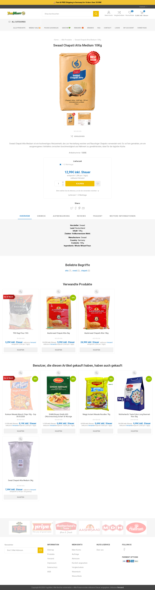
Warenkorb (76, 572)
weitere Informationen (123, 216)
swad (74, 270)
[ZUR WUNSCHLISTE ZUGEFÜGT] (98, 183)
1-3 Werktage (68, 164)
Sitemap (50, 550)
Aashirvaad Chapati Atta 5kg (58, 333)
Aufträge (75, 554)
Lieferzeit (77, 161)
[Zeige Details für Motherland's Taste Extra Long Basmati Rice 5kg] (134, 393)
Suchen (96, 14)
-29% (73, 298)
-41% (149, 379)
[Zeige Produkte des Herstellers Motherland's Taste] (66, 528)
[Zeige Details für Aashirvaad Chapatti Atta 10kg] (96, 312)
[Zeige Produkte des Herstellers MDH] (112, 528)
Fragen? (97, 216)
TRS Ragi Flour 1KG (20, 333)
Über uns (100, 550)
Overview (25, 216)
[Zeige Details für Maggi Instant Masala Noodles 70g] (96, 393)
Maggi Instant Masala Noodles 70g (96, 414)
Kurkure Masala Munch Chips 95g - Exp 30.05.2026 (20, 415)
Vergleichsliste (119, 15)
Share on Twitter (71, 208)
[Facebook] (124, 549)
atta (66, 270)
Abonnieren (40, 550)
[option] (71, 119)
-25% (73, 379)
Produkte (50, 554)
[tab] (25, 216)
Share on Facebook (75, 208)
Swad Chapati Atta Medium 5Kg (20, 480)
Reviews (81, 216)
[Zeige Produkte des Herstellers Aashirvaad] (89, 528)
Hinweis (41, 216)
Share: (77, 203)
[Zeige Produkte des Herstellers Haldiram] (136, 528)
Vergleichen (79, 136)
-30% (111, 379)
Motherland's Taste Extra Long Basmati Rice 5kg (134, 415)
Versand (81, 178)
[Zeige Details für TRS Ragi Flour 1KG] (21, 312)
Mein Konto (109, 15)
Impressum (51, 563)
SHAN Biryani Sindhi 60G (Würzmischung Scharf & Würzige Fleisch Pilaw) (58, 416)
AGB (49, 572)
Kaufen (80, 184)
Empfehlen (83, 208)
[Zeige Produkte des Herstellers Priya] (42, 528)
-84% (35, 379)
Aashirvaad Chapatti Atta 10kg (96, 333)
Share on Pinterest (79, 208)
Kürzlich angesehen (79, 563)
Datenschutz (52, 567)
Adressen (76, 559)
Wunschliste (77, 576)
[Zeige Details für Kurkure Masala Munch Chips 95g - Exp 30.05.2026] (21, 393)
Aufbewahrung (61, 216)
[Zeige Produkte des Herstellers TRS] (19, 528)
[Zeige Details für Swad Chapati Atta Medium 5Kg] (21, 459)
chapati (84, 270)
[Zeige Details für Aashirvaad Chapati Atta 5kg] (58, 312)
